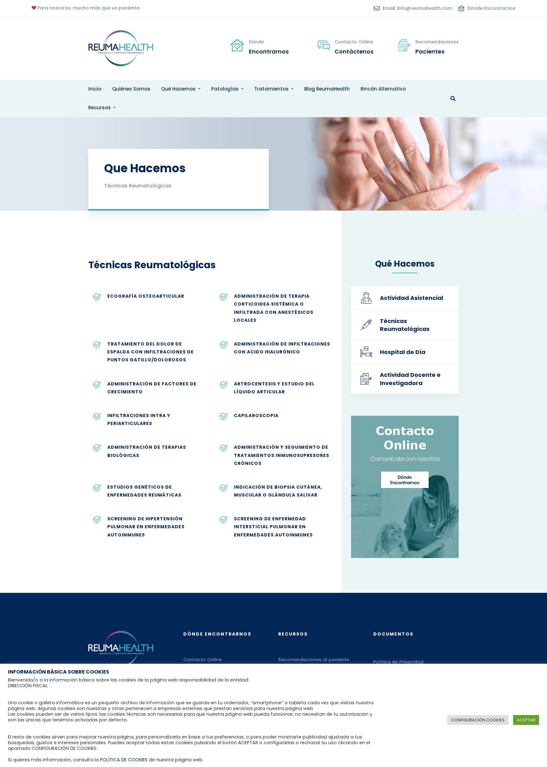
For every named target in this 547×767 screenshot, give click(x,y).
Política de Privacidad (398, 662)
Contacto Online (202, 659)
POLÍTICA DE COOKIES (124, 760)
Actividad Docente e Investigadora (410, 379)
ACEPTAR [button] (526, 720)
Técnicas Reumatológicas (405, 325)
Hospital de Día (402, 352)
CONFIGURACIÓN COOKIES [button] (478, 720)
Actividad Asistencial (411, 298)
